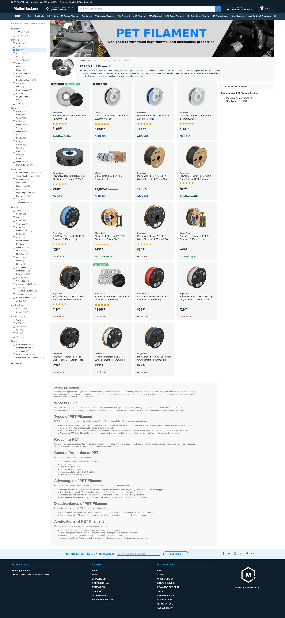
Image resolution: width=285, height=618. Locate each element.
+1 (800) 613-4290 (84, 2)
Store (90, 61)
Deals (14, 341)
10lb (20, 336)
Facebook (223, 553)
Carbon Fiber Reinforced (28, 172)
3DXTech (22, 210)
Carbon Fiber (23, 73)
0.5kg (21, 320)
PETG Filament (155, 16)
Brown (21, 145)
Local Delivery (166, 583)
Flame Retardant (24, 183)
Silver (20, 158)
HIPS (20, 87)
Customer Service (68, 2)
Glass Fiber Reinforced (28, 176)
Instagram (235, 553)
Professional (100, 583)
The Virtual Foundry (26, 291)
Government (99, 595)
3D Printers (53, 16)
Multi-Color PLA (25, 165)
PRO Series (23, 267)
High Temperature (26, 193)
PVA (19, 77)
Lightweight (23, 196)
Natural (21, 161)
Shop (95, 570)
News (95, 574)
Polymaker (23, 274)
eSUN (20, 227)
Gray (21, 114)
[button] (59, 8)
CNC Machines (237, 16)
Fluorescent (23, 186)
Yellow (21, 128)
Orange (22, 125)
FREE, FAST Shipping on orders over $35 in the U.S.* (34, 2)
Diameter (16, 28)
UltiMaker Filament (26, 297)
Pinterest (246, 553)
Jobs (160, 591)
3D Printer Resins (220, 16)
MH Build (22, 244)
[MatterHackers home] (26, 8)
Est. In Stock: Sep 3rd (188, 256)
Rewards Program (168, 587)
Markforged (22, 251)
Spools (22, 312)
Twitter (229, 553)
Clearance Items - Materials (30, 358)
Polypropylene (23, 97)
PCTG (20, 56)
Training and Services (104, 16)
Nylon (20, 67)
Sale (29, 16)
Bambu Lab (87, 16)
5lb (19, 333)
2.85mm (22, 35)
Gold (20, 155)
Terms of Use (165, 603)
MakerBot (22, 247)
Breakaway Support (26, 80)
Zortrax (21, 301)
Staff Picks (39, 16)
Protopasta (23, 271)
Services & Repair (102, 599)
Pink (20, 141)
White (21, 118)
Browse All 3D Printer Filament (28, 24)
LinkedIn (240, 553)
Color (14, 108)
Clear (20, 151)
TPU (20, 100)
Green (21, 131)
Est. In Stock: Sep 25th (104, 256)
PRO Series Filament (174, 16)
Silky (20, 199)
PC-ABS (21, 93)
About (161, 570)
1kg (21, 326)
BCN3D (21, 220)
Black (21, 111)
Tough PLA (23, 60)
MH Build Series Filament (198, 16)
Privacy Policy (166, 599)
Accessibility (165, 608)
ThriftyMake (24, 294)
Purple (21, 138)
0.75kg (21, 323)
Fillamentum (24, 230)
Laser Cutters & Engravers (259, 16)
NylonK (21, 261)
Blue (20, 135)
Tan (20, 148)
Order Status (165, 579)
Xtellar (20, 287)
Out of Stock (58, 256)
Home (82, 61)
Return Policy (165, 595)
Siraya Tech (23, 281)
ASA (20, 63)
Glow (20, 189)
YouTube (252, 553)
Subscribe (175, 554)
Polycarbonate (24, 90)
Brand (14, 207)
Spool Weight (18, 316)
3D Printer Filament (70, 16)
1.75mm (23, 32)
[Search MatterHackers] (218, 9)
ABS (20, 46)
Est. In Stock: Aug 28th (189, 196)
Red (20, 121)
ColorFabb (22, 224)
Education (98, 587)
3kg (20, 330)
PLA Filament (124, 16)
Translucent (24, 203)
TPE (20, 103)
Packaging (17, 305)
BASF (20, 217)
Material (117, 61)
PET (20, 50)
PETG (21, 53)
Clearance (22, 351)
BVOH (20, 83)
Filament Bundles (26, 348)
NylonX (21, 264)
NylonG (21, 257)
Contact (162, 574)
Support (97, 591)
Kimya (20, 237)
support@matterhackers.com (30, 574)
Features (16, 169)
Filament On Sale (25, 354)
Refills (21, 309)
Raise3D (22, 277)
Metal (20, 70)
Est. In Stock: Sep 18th (62, 136)
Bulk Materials (25, 344)
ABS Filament (139, 16)
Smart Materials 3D (26, 284)
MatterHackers (25, 241)
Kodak (20, 234)
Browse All (17, 363)
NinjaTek (22, 254)
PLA (21, 43)
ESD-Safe (22, 179)
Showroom (99, 579)
